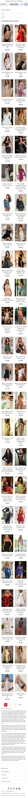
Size (3, 14)
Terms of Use (17, 795)
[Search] (22, 4)
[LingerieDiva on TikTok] (16, 789)
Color (3, 17)
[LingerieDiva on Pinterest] (14, 789)
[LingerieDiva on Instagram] (11, 789)
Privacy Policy (12, 795)
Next (20, 705)
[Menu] (1, 4)
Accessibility (23, 795)
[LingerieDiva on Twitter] (19, 789)
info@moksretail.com (10, 791)
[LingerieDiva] (14, 4)
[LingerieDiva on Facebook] (8, 789)
